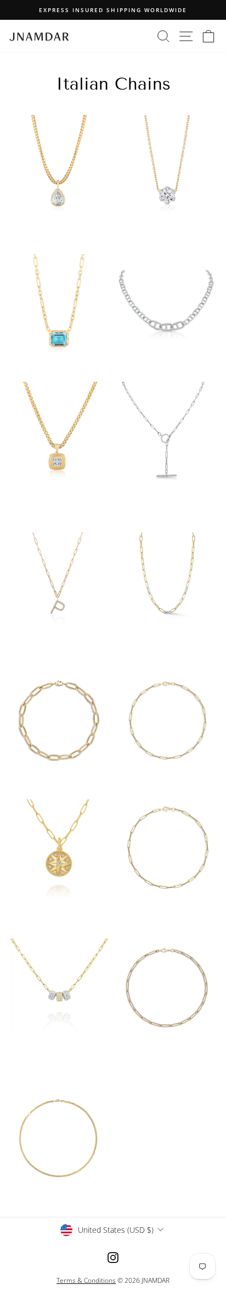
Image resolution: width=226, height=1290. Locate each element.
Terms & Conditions (86, 1280)
